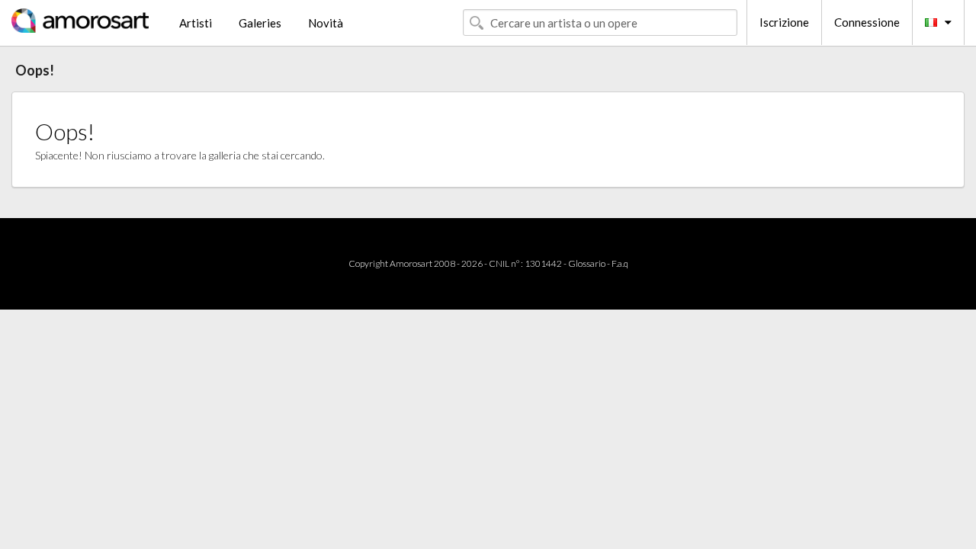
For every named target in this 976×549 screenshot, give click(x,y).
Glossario (586, 263)
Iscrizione (784, 22)
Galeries (260, 23)
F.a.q (620, 263)
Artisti (195, 23)
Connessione (867, 22)
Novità (325, 23)
